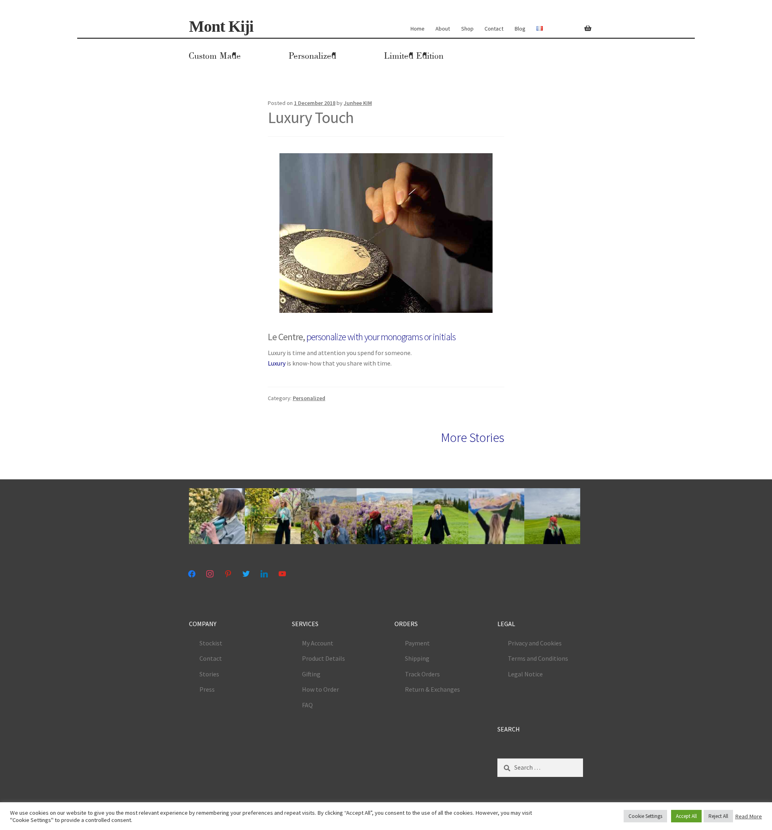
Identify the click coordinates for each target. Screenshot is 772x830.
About (442, 28)
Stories (209, 674)
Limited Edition (413, 56)
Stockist (210, 643)
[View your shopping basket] (583, 23)
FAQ (307, 705)
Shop (467, 28)
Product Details (323, 658)
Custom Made (215, 56)
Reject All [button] (718, 816)
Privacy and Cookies (535, 643)
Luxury (276, 363)
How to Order (320, 689)
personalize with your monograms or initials (381, 337)
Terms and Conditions (538, 658)
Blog (520, 28)
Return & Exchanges (432, 689)
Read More (748, 816)
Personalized (312, 56)
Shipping (417, 658)
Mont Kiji (221, 26)
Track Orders (422, 674)
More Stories (472, 437)
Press (207, 689)
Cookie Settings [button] (645, 816)
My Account (317, 643)
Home (418, 28)
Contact (494, 28)
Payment (417, 643)
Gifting (311, 674)
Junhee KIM (358, 103)
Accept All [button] (686, 816)
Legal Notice (525, 674)
